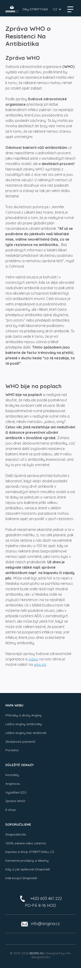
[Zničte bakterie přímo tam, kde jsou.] (11, 9)
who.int (40, 664)
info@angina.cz (45, 923)
